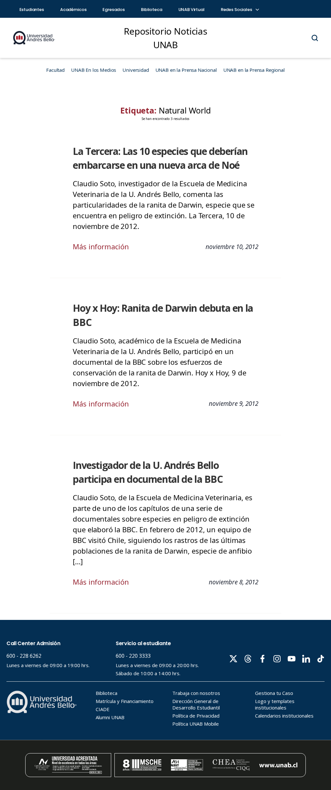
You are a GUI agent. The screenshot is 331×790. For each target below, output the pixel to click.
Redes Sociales (237, 9)
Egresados (113, 9)
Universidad (136, 70)
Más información (101, 246)
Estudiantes (31, 9)
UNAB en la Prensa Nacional (186, 70)
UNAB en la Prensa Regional (254, 70)
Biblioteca (151, 9)
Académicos (73, 9)
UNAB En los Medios (93, 70)
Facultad (55, 70)
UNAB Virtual (191, 9)
